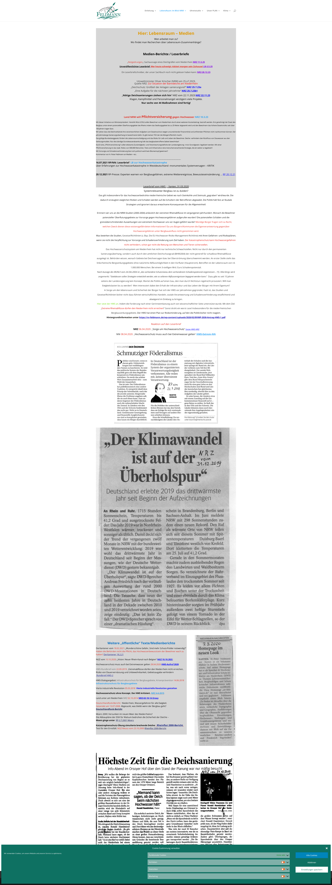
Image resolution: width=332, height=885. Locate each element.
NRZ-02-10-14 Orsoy (148, 698)
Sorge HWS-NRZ (192, 329)
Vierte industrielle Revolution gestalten (156, 688)
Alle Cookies (311, 855)
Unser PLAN (212, 11)
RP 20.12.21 (229, 174)
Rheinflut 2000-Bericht (155, 728)
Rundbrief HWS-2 (104, 675)
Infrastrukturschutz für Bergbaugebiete (116, 683)
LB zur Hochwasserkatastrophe (149, 162)
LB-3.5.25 (208, 66)
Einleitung (149, 11)
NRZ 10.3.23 (201, 117)
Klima (225, 11)
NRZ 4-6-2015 (157, 693)
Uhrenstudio (195, 11)
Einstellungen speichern (311, 869)
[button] (326, 848)
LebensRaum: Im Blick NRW (172, 11)
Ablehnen (311, 862)
